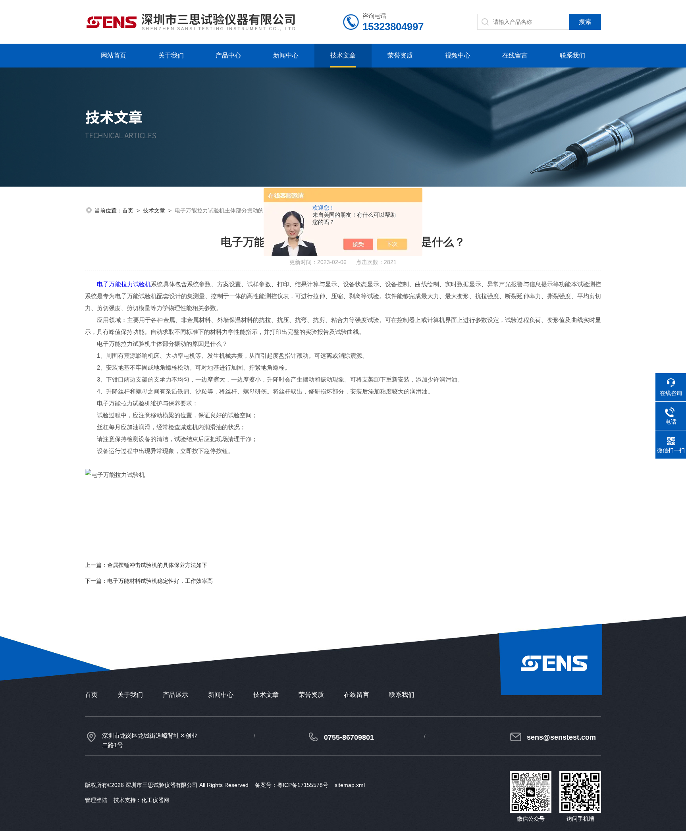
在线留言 (515, 55)
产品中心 (228, 55)
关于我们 (171, 55)
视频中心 (457, 55)
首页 (127, 210)
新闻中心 (286, 55)
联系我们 (572, 55)
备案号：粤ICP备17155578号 (291, 785)
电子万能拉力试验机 (124, 284)
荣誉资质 (400, 55)
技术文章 (343, 55)
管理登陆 (96, 800)
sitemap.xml (350, 785)
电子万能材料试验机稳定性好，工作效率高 (160, 581)
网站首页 (113, 55)
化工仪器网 (155, 800)
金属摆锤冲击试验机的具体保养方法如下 (157, 565)
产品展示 (175, 694)
